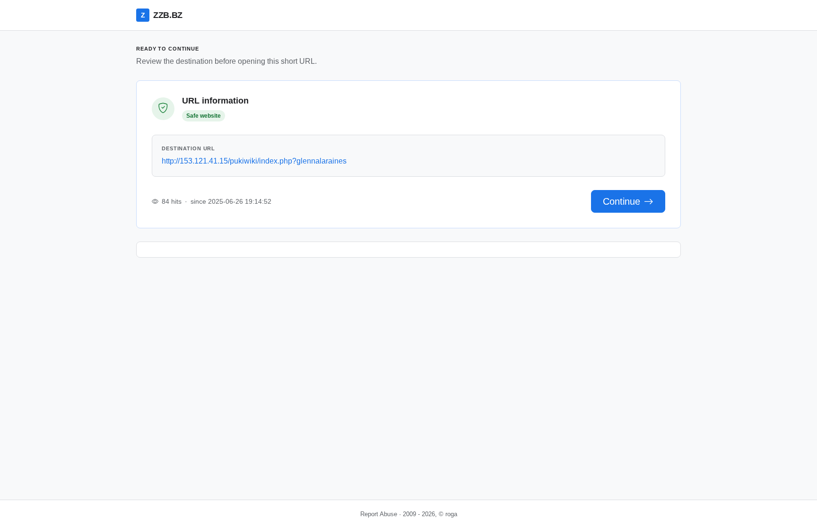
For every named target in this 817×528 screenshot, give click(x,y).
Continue (621, 201)
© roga (448, 514)
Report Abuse (378, 514)
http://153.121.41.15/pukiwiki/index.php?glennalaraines (254, 161)
